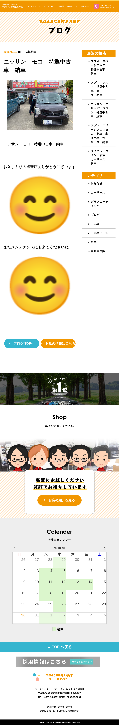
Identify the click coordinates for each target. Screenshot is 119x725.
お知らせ (96, 183)
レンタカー (51, 6)
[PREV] (14, 548)
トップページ (32, 6)
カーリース (42, 6)
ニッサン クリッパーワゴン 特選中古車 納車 (99, 110)
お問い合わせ (85, 6)
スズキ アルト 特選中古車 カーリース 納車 (99, 89)
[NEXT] (104, 548)
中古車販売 (60, 6)
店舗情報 (69, 6)
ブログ (76, 6)
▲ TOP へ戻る (59, 647)
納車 (33, 51)
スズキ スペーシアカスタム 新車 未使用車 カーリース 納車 (99, 134)
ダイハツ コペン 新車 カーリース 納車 (99, 157)
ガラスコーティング (99, 203)
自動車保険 (98, 251)
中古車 (26, 51)
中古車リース (99, 232)
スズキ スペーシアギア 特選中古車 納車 (99, 67)
